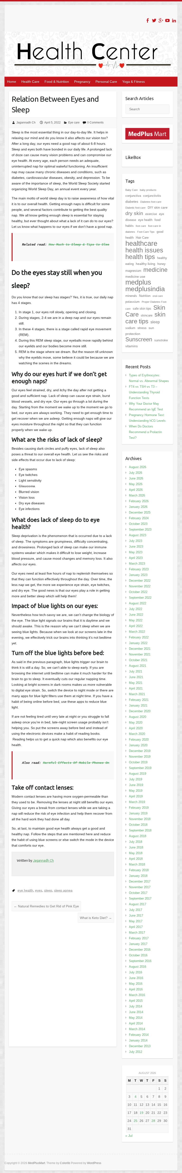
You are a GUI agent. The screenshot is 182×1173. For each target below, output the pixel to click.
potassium (132, 301)
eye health (25, 890)
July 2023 (135, 541)
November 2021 (139, 654)
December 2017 (139, 881)
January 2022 (138, 643)
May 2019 (135, 790)
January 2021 (138, 705)
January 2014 (138, 1040)
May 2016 (135, 983)
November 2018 (139, 819)
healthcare (141, 243)
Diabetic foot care (135, 207)
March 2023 (137, 563)
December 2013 (139, 1046)
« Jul (128, 1136)
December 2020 (139, 711)
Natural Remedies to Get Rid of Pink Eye (46, 906)
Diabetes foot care (150, 201)
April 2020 (136, 728)
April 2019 (136, 796)
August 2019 (137, 773)
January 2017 (138, 944)
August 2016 (137, 966)
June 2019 (136, 785)
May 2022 (135, 620)
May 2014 (135, 1017)
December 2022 (139, 580)
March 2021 (137, 694)
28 (153, 1121)
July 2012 (135, 1052)
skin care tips (145, 318)
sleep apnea (63, 890)
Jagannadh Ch (26, 122)
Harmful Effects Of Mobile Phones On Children (84, 763)
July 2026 (135, 472)
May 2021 (135, 683)
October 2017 (138, 893)
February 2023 (139, 569)
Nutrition (144, 296)
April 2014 (136, 1023)
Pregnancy (82, 81)
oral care (158, 295)
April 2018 (136, 859)
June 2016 (136, 978)
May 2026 (135, 484)
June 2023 (136, 546)
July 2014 (135, 1006)
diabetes (131, 201)
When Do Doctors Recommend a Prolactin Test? (145, 432)
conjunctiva (133, 196)
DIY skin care (158, 207)
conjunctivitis (152, 196)
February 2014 (139, 1035)
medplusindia (145, 289)
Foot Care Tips (146, 231)
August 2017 (137, 904)
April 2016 (136, 989)
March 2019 (137, 802)
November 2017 (139, 887)
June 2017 (136, 915)
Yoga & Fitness (133, 81)
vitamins (131, 346)
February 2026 (139, 501)
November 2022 (139, 586)
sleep (48, 890)
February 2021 (139, 700)
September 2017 (140, 898)
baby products (148, 190)
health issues (144, 250)
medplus (138, 282)
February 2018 (139, 870)
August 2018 (137, 836)
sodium (130, 328)
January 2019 (138, 813)
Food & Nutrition (57, 81)
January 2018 (138, 876)
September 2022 (140, 597)
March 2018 (137, 864)
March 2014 (137, 1029)
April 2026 (136, 490)
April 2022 (136, 626)
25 (135, 1121)
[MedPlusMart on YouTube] (167, 20)
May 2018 (135, 853)
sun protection (139, 331)
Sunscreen (138, 339)
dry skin (134, 213)
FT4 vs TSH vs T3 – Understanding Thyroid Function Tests (144, 392)
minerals (131, 296)
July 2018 (135, 842)
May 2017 (135, 921)
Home (11, 81)
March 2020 (137, 734)
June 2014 (136, 1012)
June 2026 (136, 478)
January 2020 (138, 745)
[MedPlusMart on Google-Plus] (161, 20)
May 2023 (135, 552)
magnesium (133, 270)
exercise (151, 214)
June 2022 (136, 614)
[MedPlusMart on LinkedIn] (174, 20)
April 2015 (136, 1000)
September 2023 (140, 529)
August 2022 (137, 603)
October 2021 (138, 660)
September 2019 (140, 768)
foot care (141, 225)
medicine (155, 269)
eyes (38, 890)
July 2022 (135, 609)
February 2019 (139, 807)
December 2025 (139, 512)
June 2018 (136, 847)
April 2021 (136, 688)
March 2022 (137, 631)
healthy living (145, 264)
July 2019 (135, 779)
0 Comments (95, 122)
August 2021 (137, 666)
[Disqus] (62, 985)
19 (141, 1113)
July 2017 (135, 910)
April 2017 (136, 927)
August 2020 (137, 717)
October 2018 (138, 824)
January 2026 (138, 507)
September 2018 (140, 830)
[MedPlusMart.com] (147, 131)
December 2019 (139, 751)
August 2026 (137, 467)
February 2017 (139, 938)
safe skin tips (142, 308)
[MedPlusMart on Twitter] (154, 20)
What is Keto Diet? (96, 918)
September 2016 (140, 961)
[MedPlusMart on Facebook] (147, 20)
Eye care (74, 122)
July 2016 (135, 972)
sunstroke (161, 340)
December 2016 (139, 949)
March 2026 (137, 495)
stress (141, 328)
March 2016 (137, 995)
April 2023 (136, 558)
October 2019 (138, 762)
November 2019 (139, 756)
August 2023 (137, 535)
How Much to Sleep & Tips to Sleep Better (86, 244)
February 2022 (139, 637)
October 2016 (138, 955)
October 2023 (138, 524)
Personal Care (106, 81)
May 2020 (135, 722)
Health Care (30, 81)
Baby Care (131, 190)
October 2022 (138, 592)
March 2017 (137, 932)
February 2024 (139, 518)
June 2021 (136, 677)
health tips (140, 256)
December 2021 (139, 648)
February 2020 (139, 739)
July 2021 (135, 671)
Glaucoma (27, 486)
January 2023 (138, 575)
